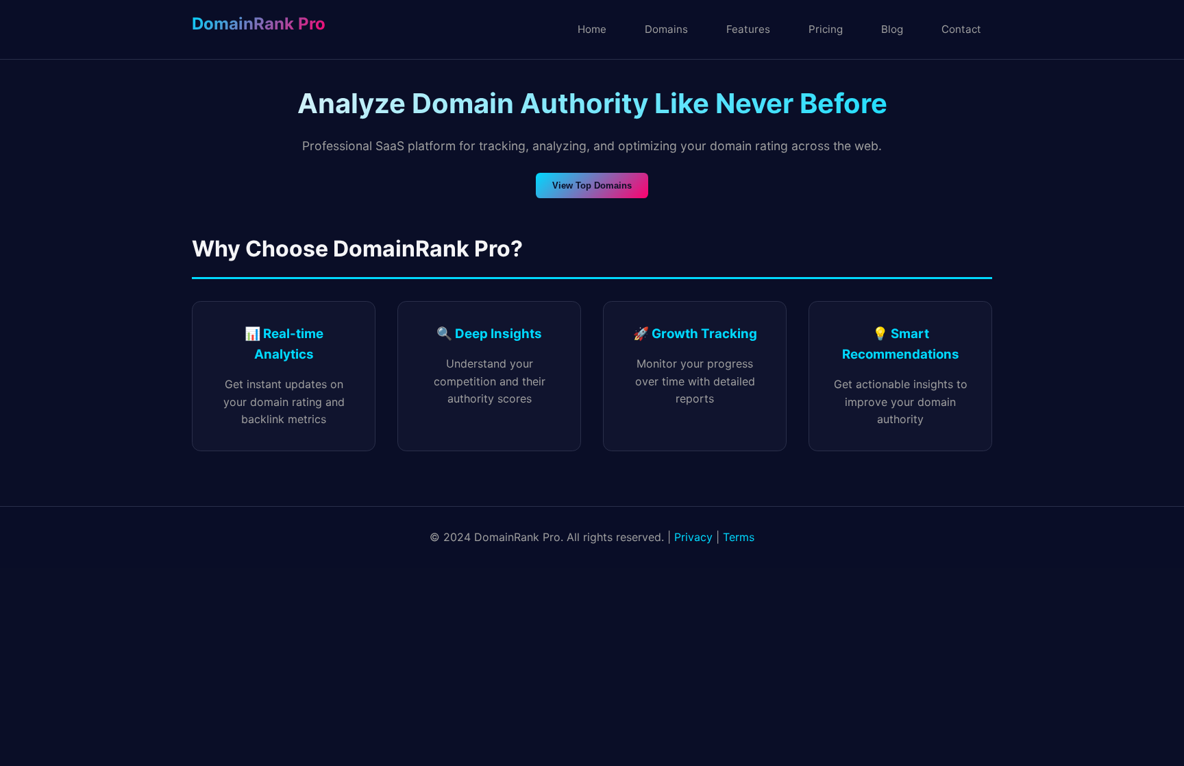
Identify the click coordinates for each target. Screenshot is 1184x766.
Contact (961, 29)
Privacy (693, 537)
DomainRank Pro (258, 24)
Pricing (826, 29)
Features (748, 29)
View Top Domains (592, 185)
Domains (666, 29)
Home (592, 29)
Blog (892, 29)
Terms (738, 537)
